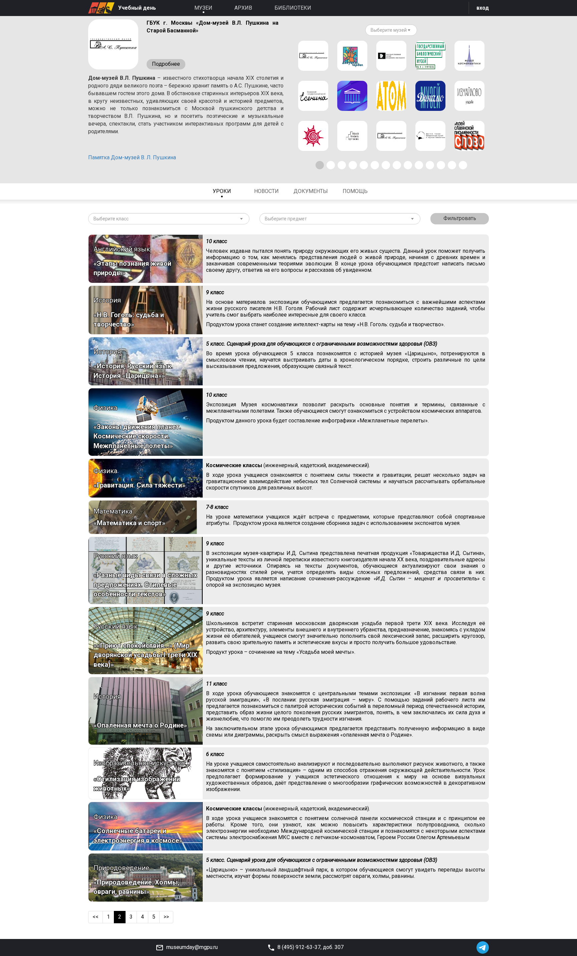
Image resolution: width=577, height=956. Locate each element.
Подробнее (166, 64)
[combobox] (391, 30)
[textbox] (389, 30)
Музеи (203, 8)
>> (166, 917)
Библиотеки (292, 8)
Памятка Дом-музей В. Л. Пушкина (132, 157)
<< (95, 917)
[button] (320, 165)
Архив (243, 8)
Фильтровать (459, 218)
